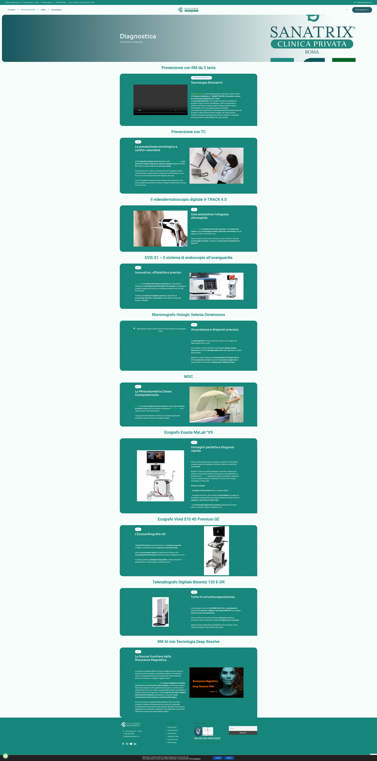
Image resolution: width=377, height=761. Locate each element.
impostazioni (196, 759)
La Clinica (11, 10)
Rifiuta (229, 758)
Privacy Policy (172, 727)
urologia (204, 476)
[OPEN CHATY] (5, 756)
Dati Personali (56, 10)
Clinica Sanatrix (175, 161)
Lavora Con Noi (173, 739)
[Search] (347, 9)
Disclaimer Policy (173, 736)
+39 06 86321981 (60, 2)
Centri (43, 10)
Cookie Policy (172, 733)
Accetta (217, 758)
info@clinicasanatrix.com (364, 2)
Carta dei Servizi (173, 730)
